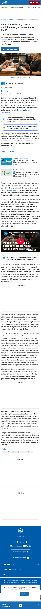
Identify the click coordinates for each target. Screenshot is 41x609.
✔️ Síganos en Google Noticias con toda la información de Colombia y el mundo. (22, 258)
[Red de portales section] (38, 565)
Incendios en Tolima (30, 7)
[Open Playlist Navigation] (38, 605)
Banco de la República (10, 452)
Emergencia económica (16, 7)
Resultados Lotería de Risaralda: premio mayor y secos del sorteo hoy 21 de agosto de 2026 (26, 174)
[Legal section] (38, 575)
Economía (11, 19)
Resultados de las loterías (20, 158)
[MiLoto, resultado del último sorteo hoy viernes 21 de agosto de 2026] (6, 161)
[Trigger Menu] (2, 2)
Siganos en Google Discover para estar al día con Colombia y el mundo (22, 127)
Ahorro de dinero (26, 452)
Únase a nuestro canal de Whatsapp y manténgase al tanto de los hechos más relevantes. (21, 120)
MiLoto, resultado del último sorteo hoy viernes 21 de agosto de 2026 (25, 162)
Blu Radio (3, 19)
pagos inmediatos (12, 190)
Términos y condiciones (11, 582)
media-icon (20, 605)
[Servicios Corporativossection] (38, 570)
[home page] (20, 530)
